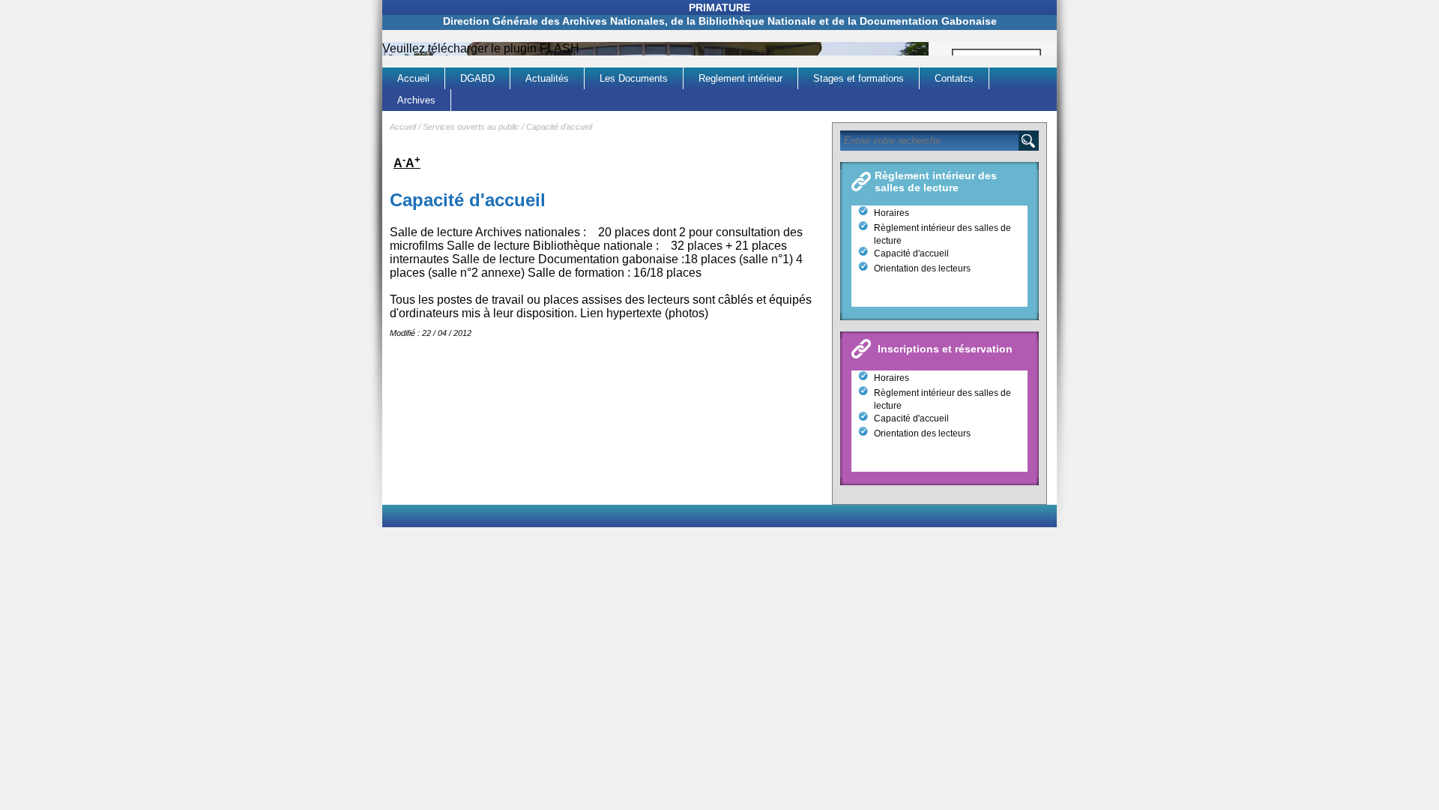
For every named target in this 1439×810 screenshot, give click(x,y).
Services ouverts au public (471, 126)
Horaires (891, 213)
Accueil (403, 126)
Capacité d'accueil (559, 126)
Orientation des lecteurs (922, 268)
